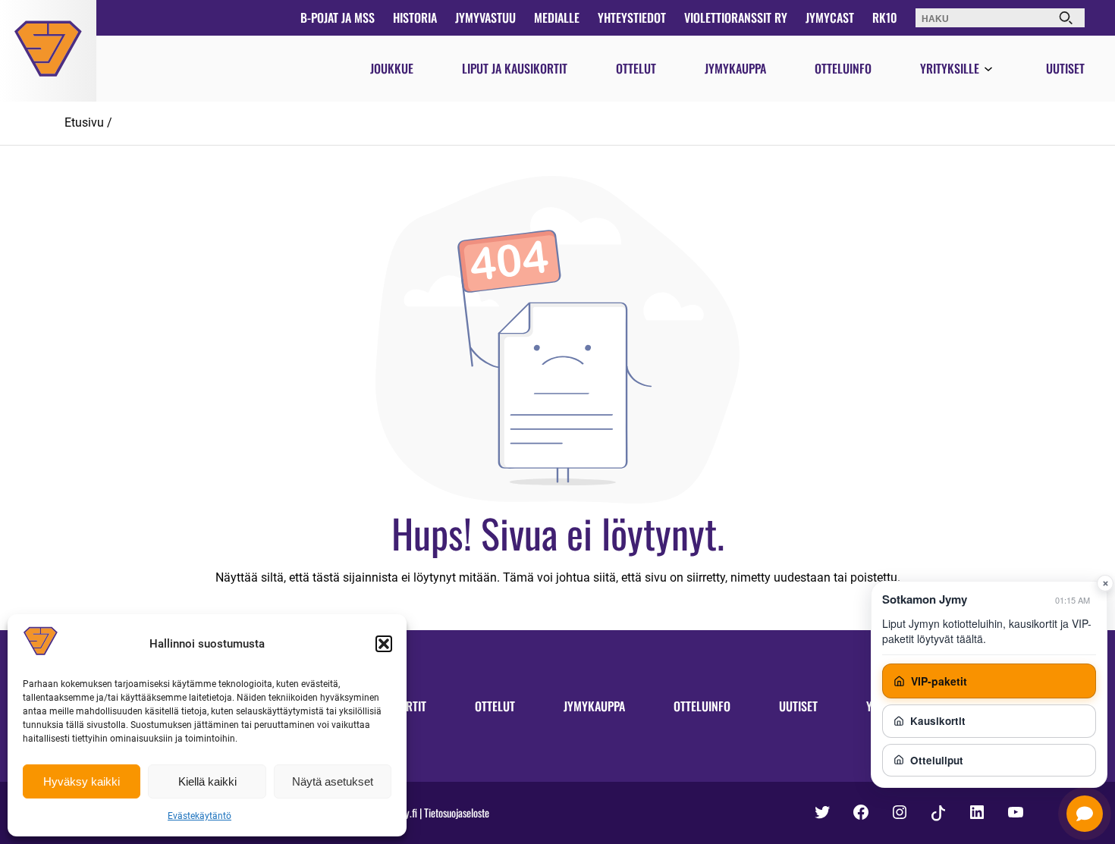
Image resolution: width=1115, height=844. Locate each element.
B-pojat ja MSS (337, 17)
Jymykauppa (735, 68)
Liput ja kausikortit (514, 68)
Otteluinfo (843, 68)
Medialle (556, 17)
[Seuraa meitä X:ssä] (822, 812)
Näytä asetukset (332, 781)
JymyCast (830, 17)
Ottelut (636, 68)
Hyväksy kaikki (81, 781)
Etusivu (84, 122)
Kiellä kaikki (207, 781)
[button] (383, 643)
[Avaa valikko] (988, 69)
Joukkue (391, 68)
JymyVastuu (485, 17)
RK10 (884, 17)
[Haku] (1066, 17)
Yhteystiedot (632, 17)
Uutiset (1065, 68)
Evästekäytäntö (199, 816)
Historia (415, 17)
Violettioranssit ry (735, 17)
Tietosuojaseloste (456, 812)
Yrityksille (949, 68)
